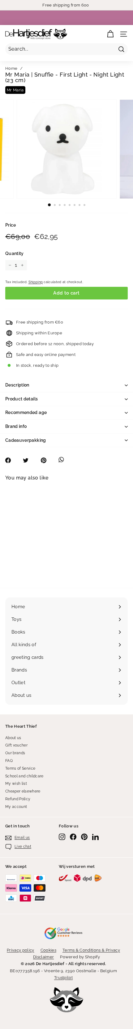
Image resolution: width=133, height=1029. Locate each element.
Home (11, 68)
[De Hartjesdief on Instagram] (62, 837)
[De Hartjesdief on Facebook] (73, 837)
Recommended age (26, 412)
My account (16, 807)
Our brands (15, 753)
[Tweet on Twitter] (29, 460)
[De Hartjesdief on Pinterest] (84, 837)
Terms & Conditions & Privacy (91, 950)
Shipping (35, 282)
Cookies (48, 950)
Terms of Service (20, 768)
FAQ (9, 761)
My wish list (16, 783)
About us (13, 738)
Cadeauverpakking (25, 440)
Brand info (16, 426)
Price (10, 225)
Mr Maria (15, 90)
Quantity (14, 253)
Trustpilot (63, 977)
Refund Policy (17, 799)
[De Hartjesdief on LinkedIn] (95, 837)
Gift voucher (16, 745)
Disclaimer (43, 957)
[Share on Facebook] (11, 460)
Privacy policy (20, 950)
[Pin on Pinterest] (47, 460)
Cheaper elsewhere (23, 791)
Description (17, 385)
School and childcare (24, 776)
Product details (21, 398)
